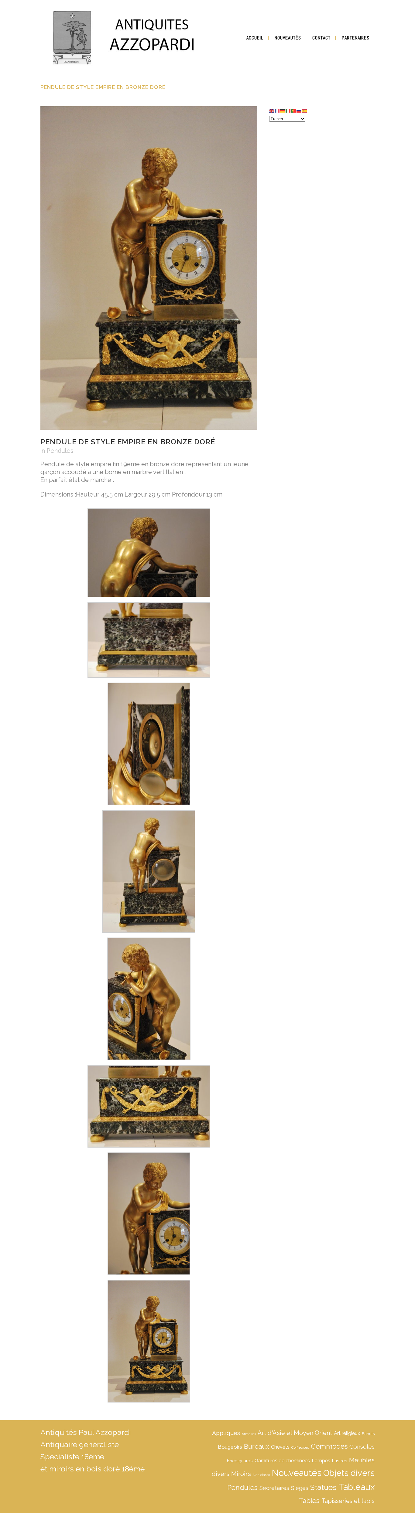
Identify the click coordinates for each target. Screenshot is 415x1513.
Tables (309, 1501)
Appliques (226, 1433)
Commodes (329, 1446)
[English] (272, 110)
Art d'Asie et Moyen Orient (295, 1433)
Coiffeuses (300, 1447)
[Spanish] (304, 110)
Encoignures (240, 1460)
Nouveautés (296, 1472)
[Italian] (288, 110)
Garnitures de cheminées (282, 1461)
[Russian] (299, 110)
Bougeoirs (230, 1447)
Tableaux (356, 1487)
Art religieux (347, 1433)
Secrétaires (274, 1488)
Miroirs (241, 1473)
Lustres (339, 1460)
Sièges (299, 1488)
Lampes (321, 1461)
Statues (323, 1487)
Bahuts (368, 1433)
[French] (277, 110)
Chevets (280, 1447)
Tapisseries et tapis (348, 1501)
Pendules (60, 450)
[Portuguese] (294, 110)
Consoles (362, 1446)
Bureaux (256, 1446)
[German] (283, 110)
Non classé (261, 1475)
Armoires (249, 1434)
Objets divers (349, 1473)
